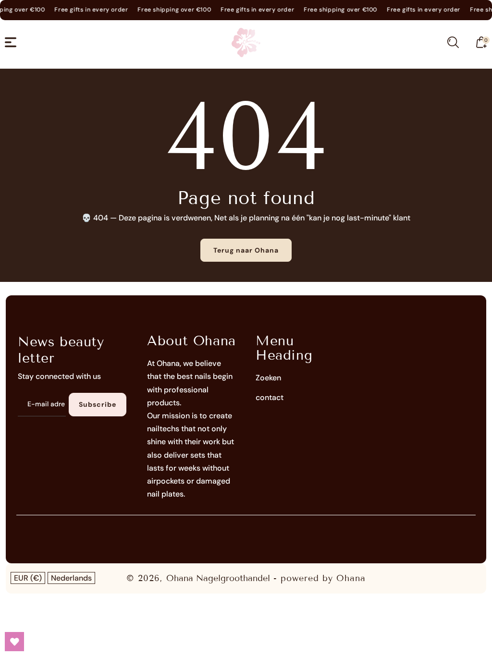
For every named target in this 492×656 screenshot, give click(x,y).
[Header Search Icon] (453, 42)
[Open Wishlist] (14, 641)
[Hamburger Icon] (10, 42)
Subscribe (97, 404)
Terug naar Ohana (246, 250)
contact (269, 397)
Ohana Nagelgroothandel (218, 578)
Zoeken (268, 378)
